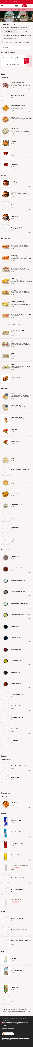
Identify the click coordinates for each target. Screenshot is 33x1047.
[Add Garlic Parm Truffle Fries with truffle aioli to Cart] (30, 474)
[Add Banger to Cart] (30, 273)
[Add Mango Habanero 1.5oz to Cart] (30, 722)
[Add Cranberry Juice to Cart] (30, 1003)
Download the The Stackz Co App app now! (17, 2)
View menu (4, 1028)
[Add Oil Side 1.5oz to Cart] (30, 630)
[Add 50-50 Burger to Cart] (30, 221)
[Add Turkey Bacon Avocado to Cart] (30, 336)
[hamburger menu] (2, 5)
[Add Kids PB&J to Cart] (30, 434)
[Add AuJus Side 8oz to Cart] (30, 561)
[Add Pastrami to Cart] (30, 319)
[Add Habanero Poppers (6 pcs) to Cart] (30, 100)
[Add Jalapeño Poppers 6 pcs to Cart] (30, 88)
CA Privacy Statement (24, 1038)
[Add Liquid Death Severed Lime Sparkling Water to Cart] (30, 946)
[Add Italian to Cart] (30, 348)
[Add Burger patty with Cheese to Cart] (30, 232)
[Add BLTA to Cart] (30, 371)
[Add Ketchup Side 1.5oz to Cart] (30, 653)
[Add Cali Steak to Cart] (30, 261)
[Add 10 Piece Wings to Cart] (30, 169)
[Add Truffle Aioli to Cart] (30, 745)
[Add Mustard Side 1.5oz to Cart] (30, 664)
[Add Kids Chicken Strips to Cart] (30, 399)
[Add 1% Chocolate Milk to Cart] (30, 974)
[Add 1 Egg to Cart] (30, 543)
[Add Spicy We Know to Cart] (30, 250)
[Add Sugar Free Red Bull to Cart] (30, 836)
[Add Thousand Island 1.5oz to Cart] (30, 699)
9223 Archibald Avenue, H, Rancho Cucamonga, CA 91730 (15, 1022)
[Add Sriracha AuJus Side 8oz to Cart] (30, 572)
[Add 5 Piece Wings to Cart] (30, 157)
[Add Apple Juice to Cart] (30, 992)
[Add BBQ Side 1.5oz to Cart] (30, 676)
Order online (11, 1028)
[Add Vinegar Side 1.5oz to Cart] (30, 641)
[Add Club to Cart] (30, 359)
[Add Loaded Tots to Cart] (30, 123)
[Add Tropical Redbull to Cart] (30, 859)
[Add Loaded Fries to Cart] (30, 134)
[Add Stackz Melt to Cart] (30, 209)
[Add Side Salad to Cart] (30, 146)
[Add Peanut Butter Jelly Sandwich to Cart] (30, 770)
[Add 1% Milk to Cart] (30, 963)
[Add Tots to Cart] (30, 486)
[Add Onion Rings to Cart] (30, 497)
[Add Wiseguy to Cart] (30, 296)
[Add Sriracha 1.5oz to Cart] (30, 733)
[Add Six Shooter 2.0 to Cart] (30, 198)
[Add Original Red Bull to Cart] (30, 825)
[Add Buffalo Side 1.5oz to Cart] (30, 687)
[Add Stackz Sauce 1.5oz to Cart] (30, 710)
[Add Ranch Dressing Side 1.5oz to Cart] (30, 584)
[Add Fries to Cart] (30, 463)
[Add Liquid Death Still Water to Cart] (30, 923)
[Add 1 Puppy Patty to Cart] (30, 532)
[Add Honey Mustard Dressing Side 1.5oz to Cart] (30, 618)
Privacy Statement (14, 1038)
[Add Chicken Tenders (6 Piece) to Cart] (30, 111)
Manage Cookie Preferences (8, 1039)
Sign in (29, 6)
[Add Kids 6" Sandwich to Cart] (30, 411)
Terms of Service (5, 1038)
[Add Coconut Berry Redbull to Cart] (30, 882)
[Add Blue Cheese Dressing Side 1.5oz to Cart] (30, 607)
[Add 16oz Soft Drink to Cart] (30, 807)
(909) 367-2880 (5, 1020)
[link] (9, 42)
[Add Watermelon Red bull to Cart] (30, 848)
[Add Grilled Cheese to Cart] (30, 782)
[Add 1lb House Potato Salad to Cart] (30, 520)
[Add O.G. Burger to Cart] (30, 186)
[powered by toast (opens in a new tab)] (8, 1034)
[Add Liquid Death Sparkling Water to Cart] (30, 934)
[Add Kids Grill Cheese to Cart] (30, 445)
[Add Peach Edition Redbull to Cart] (30, 894)
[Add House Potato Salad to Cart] (30, 509)
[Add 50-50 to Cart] (30, 284)
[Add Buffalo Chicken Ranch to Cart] (30, 307)
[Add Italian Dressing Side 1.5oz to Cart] (30, 595)
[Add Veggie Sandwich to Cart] (30, 382)
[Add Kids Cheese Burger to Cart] (30, 422)
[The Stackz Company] (16, 6)
